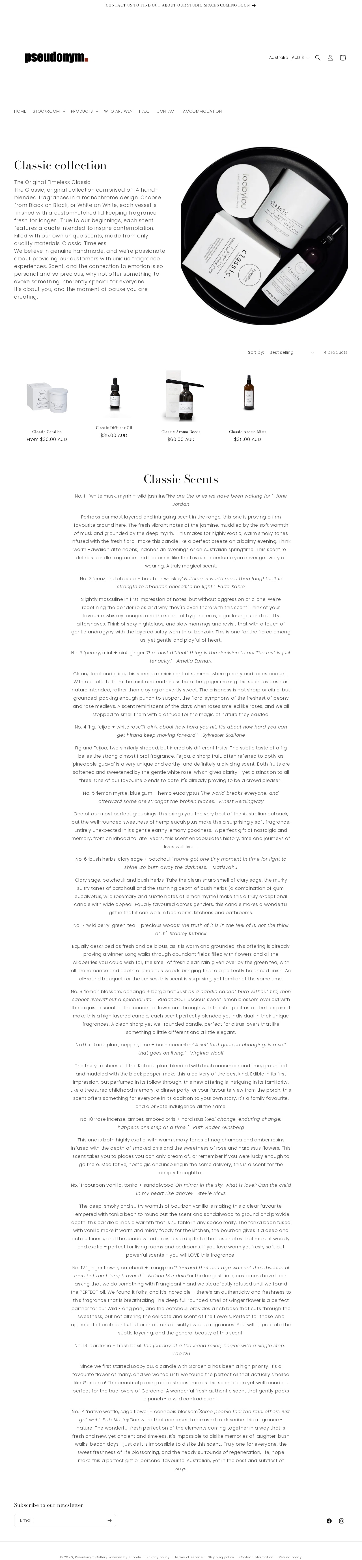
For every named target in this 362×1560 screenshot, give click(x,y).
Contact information (256, 1557)
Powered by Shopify (125, 1557)
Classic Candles (47, 431)
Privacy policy (158, 1557)
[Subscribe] (109, 1520)
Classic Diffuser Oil (114, 427)
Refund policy (290, 1557)
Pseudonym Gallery (91, 1557)
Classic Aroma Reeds (181, 431)
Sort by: (256, 352)
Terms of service (188, 1557)
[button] (48, 111)
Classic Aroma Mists (248, 431)
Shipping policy (221, 1557)
